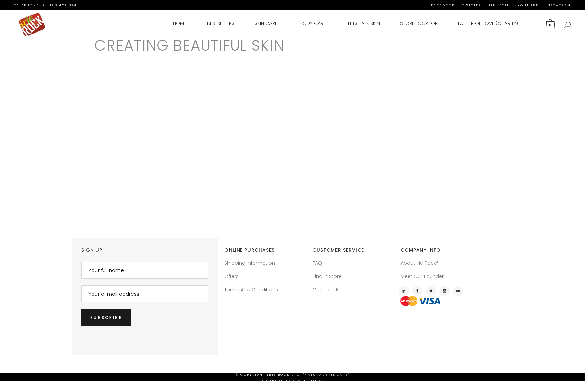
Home (180, 23)
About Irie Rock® (419, 263)
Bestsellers (220, 23)
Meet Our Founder (422, 276)
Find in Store (327, 276)
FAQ (317, 263)
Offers (231, 276)
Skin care (266, 23)
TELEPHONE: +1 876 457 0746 (47, 5)
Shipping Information (249, 263)
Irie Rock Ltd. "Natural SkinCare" (308, 375)
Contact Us (326, 289)
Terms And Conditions (251, 289)
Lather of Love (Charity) (488, 23)
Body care (313, 23)
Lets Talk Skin (364, 23)
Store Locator (419, 23)
